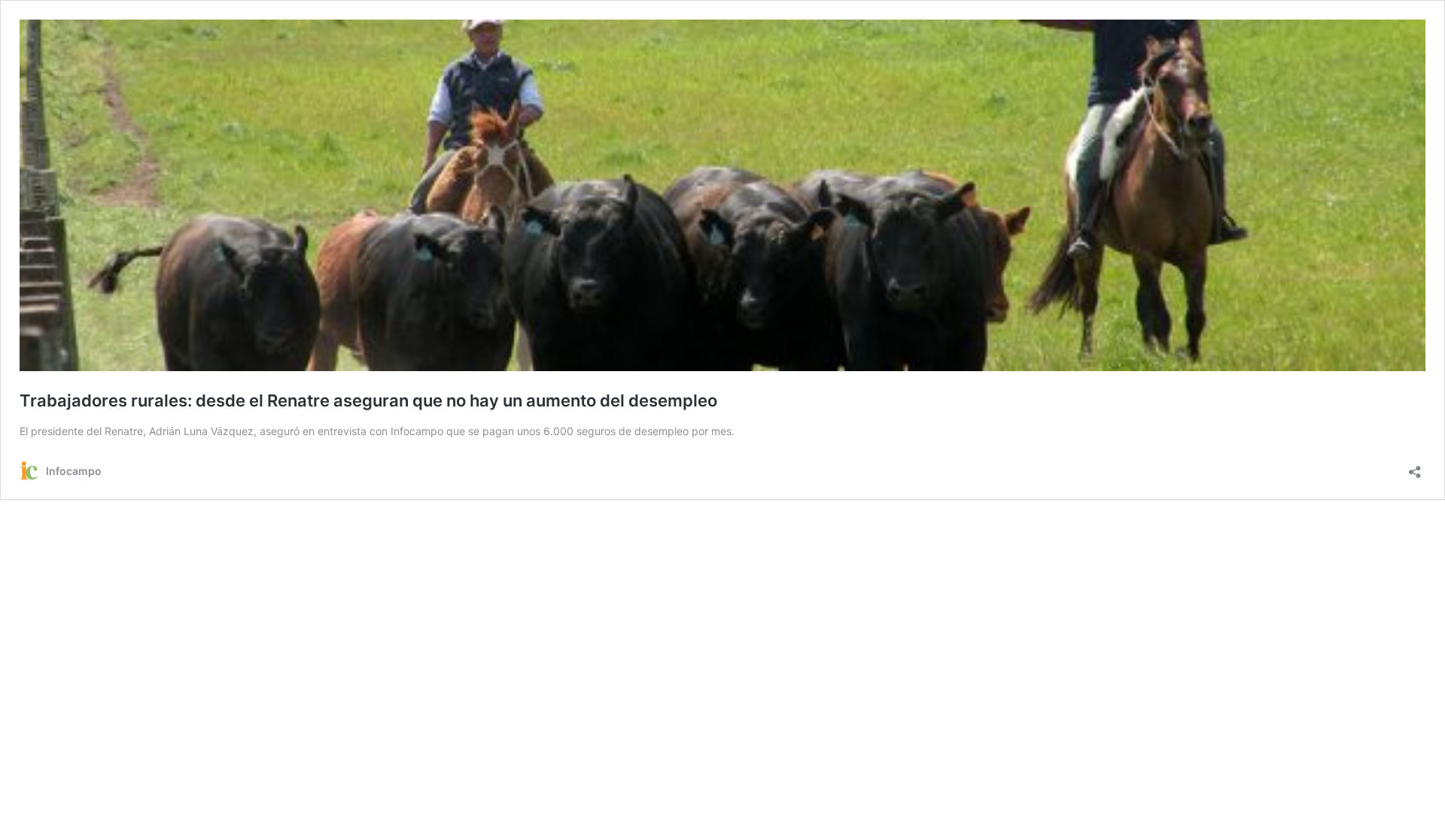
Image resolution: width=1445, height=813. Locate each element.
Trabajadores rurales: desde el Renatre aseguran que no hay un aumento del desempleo (368, 400)
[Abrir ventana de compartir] (1414, 467)
